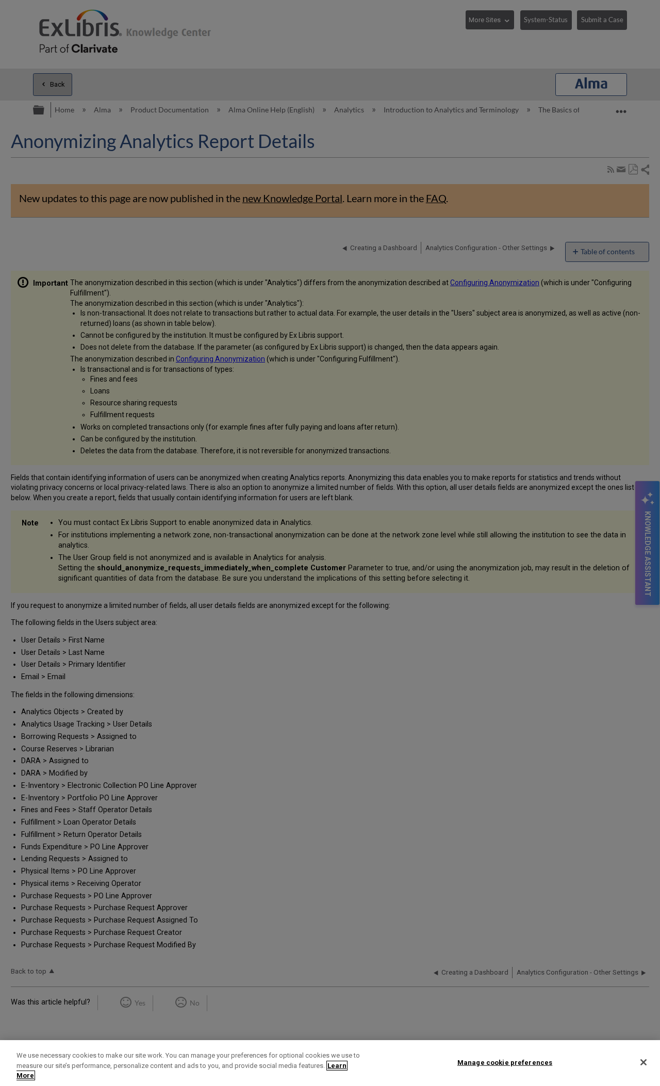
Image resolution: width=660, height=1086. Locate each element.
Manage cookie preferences (504, 1062)
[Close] (643, 1062)
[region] (330, 1063)
